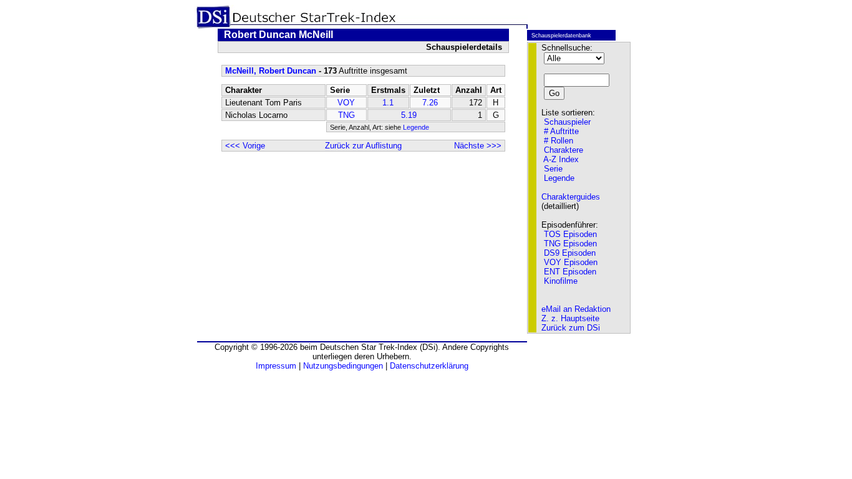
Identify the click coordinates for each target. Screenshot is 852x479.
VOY (346, 102)
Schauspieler (567, 122)
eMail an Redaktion (576, 309)
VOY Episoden (571, 262)
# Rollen (558, 140)
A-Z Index (561, 159)
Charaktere (563, 150)
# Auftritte (561, 131)
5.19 (409, 115)
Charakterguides (570, 196)
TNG (346, 115)
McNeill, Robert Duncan (270, 70)
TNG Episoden (570, 243)
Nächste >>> (477, 145)
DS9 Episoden (570, 253)
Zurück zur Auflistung (363, 145)
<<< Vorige (245, 145)
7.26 (430, 102)
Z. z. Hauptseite (570, 318)
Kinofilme (561, 281)
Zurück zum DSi (570, 327)
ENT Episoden (570, 271)
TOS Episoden (570, 234)
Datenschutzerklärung (429, 365)
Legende (416, 127)
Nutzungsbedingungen (343, 365)
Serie (553, 168)
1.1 (388, 102)
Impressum (276, 365)
